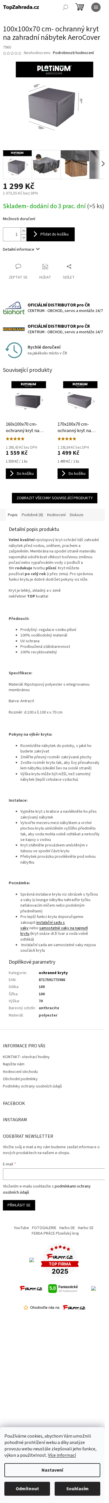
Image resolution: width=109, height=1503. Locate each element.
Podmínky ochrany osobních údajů (32, 1086)
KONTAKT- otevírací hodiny (26, 1057)
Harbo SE (86, 1228)
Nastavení (52, 1470)
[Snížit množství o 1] (23, 237)
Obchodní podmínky (20, 1079)
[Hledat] (65, 7)
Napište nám (13, 1064)
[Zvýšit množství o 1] (23, 231)
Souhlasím (77, 1489)
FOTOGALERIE (44, 1228)
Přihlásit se (19, 1205)
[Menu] (96, 7)
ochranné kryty (53, 973)
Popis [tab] (13, 515)
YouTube (21, 1228)
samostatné (49, 928)
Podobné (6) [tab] (32, 515)
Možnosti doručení (19, 219)
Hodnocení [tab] (56, 515)
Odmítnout (27, 1489)
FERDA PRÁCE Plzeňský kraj (55, 1233)
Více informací (62, 1455)
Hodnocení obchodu (20, 1072)
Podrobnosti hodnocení (73, 53)
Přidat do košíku (54, 234)
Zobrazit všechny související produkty (55, 498)
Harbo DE (67, 1228)
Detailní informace (18, 249)
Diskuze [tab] (76, 515)
